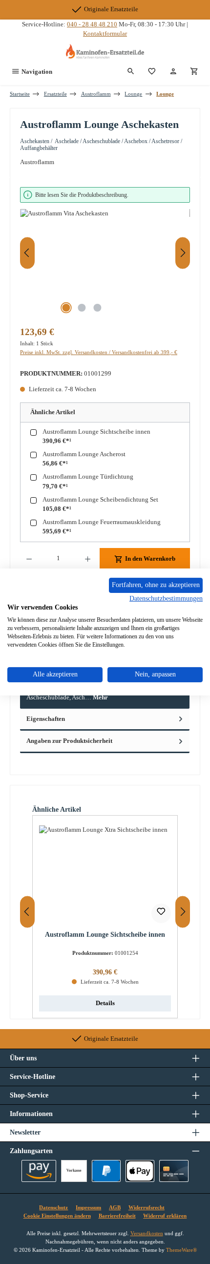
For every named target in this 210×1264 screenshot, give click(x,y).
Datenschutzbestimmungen (166, 598)
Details (105, 1003)
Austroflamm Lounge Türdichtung (87, 476)
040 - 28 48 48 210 (92, 24)
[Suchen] (131, 71)
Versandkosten (146, 1233)
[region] (105, 253)
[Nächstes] (182, 253)
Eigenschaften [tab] (45, 719)
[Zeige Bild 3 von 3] (97, 308)
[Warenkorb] (194, 71)
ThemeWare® (181, 1250)
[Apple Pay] (140, 1171)
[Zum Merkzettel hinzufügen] (161, 913)
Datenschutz (53, 1207)
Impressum (88, 1207)
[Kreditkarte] (173, 1171)
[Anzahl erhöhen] (88, 558)
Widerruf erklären (165, 1216)
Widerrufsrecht (146, 1207)
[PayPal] (106, 1171)
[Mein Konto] (173, 71)
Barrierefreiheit (117, 1216)
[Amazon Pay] (38, 1171)
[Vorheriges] (27, 253)
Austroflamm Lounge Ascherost (84, 454)
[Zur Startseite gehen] (105, 51)
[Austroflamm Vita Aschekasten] (105, 264)
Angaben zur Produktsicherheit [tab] (69, 740)
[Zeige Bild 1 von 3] (66, 308)
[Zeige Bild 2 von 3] (81, 308)
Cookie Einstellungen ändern (57, 1216)
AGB (115, 1207)
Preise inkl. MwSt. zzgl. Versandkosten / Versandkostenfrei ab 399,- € (98, 352)
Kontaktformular (105, 33)
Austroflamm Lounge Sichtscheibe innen (96, 431)
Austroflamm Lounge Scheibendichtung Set (100, 499)
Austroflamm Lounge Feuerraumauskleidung (101, 522)
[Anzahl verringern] (29, 558)
